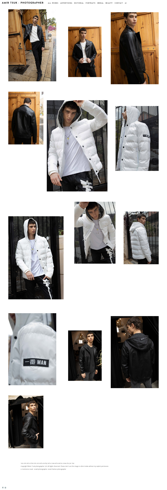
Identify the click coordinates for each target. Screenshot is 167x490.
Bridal (101, 3)
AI (126, 3)
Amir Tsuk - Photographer (23, 3)
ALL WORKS (53, 3)
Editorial (79, 3)
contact (119, 3)
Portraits (90, 3)
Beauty (109, 3)
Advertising (66, 3)
